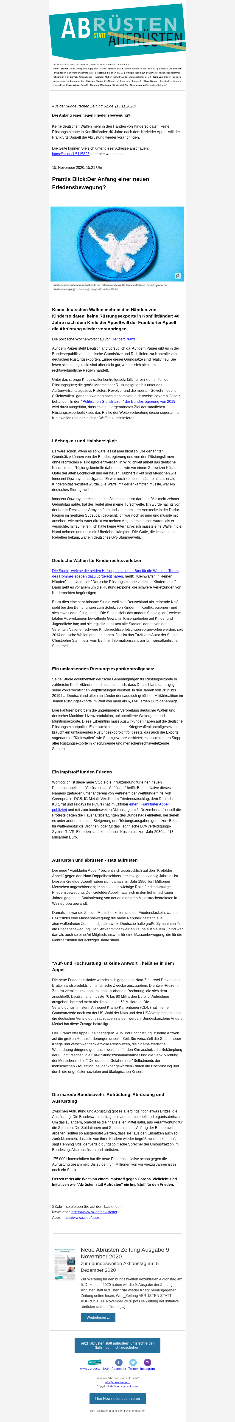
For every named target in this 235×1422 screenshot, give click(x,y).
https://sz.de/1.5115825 (71, 154)
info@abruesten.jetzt (117, 1382)
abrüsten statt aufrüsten (124, 1386)
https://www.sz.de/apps (81, 1217)
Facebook (119, 1368)
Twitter (133, 1368)
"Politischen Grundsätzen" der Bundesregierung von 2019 (128, 401)
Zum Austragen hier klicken (106, 1410)
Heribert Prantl (123, 339)
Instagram (147, 1368)
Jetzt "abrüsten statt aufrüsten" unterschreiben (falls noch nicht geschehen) (117, 1345)
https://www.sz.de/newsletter (94, 1212)
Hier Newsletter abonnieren (117, 1398)
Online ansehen (135, 1410)
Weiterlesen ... (98, 1317)
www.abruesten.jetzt (94, 1368)
